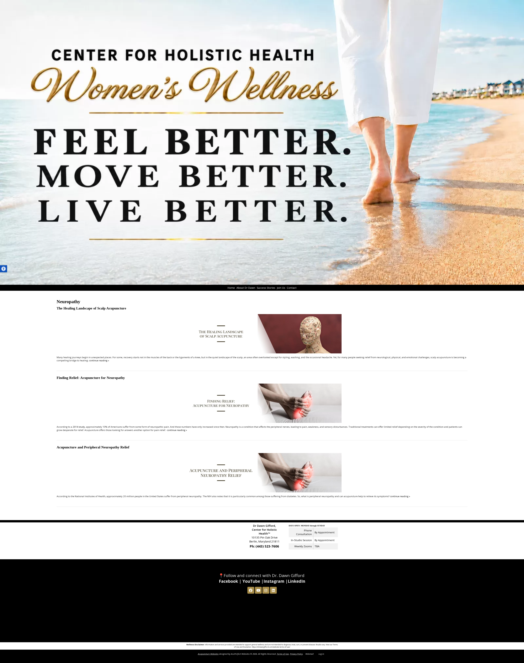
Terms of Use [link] (283, 653)
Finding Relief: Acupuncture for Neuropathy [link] (91, 378)
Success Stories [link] (266, 287)
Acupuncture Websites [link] (208, 653)
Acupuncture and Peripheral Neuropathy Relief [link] (93, 447)
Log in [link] (321, 653)
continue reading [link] (99, 360)
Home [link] (231, 287)
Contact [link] (292, 287)
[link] (3, 268)
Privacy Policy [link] (296, 653)
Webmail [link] (309, 653)
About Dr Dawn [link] (245, 287)
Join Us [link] (281, 287)
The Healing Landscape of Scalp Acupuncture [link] (91, 308)
